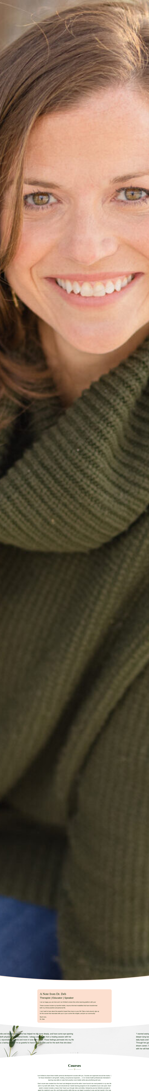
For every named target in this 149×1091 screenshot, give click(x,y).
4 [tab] (77, 1052)
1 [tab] (70, 1052)
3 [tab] (75, 1052)
